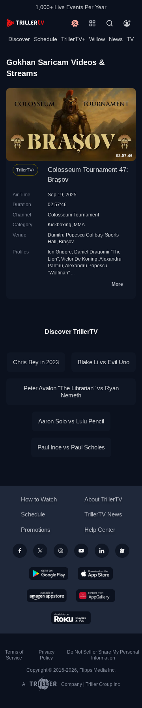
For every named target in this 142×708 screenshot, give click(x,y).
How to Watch (39, 499)
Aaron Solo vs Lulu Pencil (71, 421)
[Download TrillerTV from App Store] (95, 573)
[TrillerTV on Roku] (71, 617)
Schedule (45, 39)
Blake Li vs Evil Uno (103, 362)
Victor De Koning (79, 258)
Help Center (99, 529)
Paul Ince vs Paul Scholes (71, 447)
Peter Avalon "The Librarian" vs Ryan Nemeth (71, 392)
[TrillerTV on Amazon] (47, 595)
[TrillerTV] (25, 23)
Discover (19, 39)
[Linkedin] (102, 551)
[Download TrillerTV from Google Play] (49, 573)
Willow (97, 39)
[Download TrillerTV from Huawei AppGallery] (95, 595)
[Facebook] (20, 551)
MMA (79, 224)
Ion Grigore (60, 251)
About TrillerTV (103, 499)
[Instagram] (61, 551)
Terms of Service (14, 655)
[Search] (109, 23)
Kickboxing (59, 224)
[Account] (127, 23)
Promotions (35, 529)
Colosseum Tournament (73, 214)
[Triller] (122, 551)
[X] (40, 551)
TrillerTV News (103, 514)
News (116, 39)
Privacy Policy (46, 655)
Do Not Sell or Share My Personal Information (103, 655)
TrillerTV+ (73, 39)
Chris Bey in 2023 (36, 362)
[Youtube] (81, 551)
